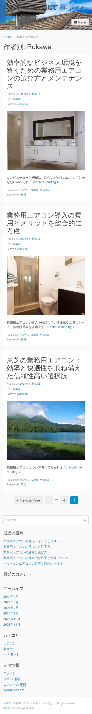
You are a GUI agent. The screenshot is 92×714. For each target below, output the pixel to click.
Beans (6, 708)
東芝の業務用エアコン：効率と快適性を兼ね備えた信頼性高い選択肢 (44, 367)
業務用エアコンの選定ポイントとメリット (33, 541)
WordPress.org (14, 690)
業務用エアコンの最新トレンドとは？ (44, 9)
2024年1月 (11, 613)
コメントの (14, 684)
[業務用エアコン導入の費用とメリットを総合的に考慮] (46, 285)
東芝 (23, 484)
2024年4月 (11, 596)
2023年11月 (11, 624)
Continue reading (44, 182)
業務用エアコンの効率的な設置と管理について (36, 557)
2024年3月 (11, 602)
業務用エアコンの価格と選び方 (25, 552)
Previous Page (29, 500)
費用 (23, 194)
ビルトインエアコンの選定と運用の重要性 (33, 563)
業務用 (35, 190)
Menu (82, 22)
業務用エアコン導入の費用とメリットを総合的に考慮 (44, 222)
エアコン (25, 190)
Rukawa (15, 99)
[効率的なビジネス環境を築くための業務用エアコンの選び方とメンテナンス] (46, 140)
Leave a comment (17, 104)
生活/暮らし (46, 190)
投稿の (11, 678)
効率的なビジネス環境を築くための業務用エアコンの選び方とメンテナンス (44, 73)
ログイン (9, 673)
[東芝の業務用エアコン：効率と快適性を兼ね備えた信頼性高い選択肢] (46, 430)
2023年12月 (11, 619)
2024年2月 (11, 607)
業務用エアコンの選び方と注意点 (26, 546)
